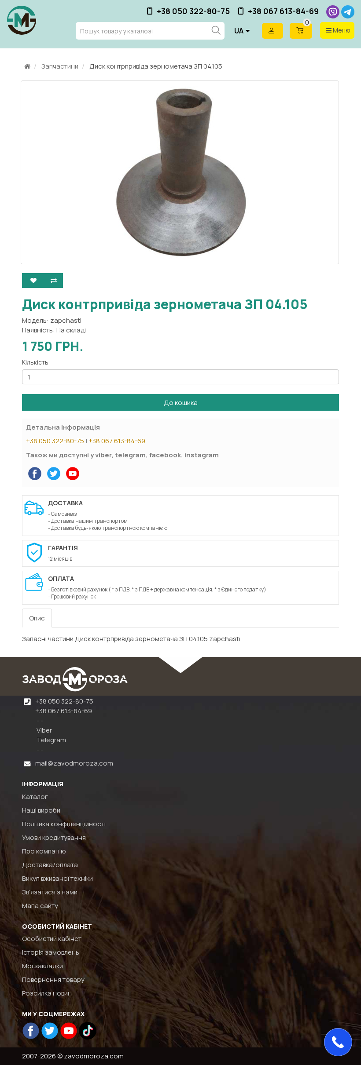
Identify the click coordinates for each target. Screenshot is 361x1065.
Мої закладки (42, 965)
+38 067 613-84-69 (283, 11)
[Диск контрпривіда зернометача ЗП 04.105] (180, 172)
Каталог (35, 796)
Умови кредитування (54, 837)
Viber (43, 730)
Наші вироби (41, 810)
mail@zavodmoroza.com (74, 763)
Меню (341, 30)
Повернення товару (53, 979)
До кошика (181, 402)
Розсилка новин (47, 993)
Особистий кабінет (51, 938)
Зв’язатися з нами (49, 892)
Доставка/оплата (50, 864)
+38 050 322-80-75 (193, 11)
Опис (37, 618)
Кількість (35, 362)
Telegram (50, 739)
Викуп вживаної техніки (57, 878)
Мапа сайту (40, 905)
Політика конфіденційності (64, 823)
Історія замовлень (50, 952)
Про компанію (44, 851)
